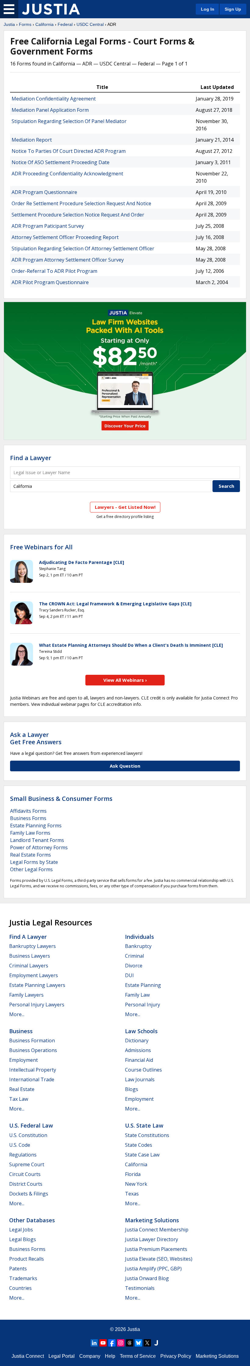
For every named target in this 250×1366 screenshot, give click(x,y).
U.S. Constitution (28, 1135)
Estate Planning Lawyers (37, 985)
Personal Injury (142, 1004)
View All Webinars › (125, 680)
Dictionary (136, 1040)
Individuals (139, 936)
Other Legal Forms (31, 869)
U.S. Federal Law (31, 1125)
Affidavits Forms (28, 811)
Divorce (133, 965)
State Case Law (142, 1154)
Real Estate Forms (30, 854)
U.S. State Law (144, 1125)
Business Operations (33, 1050)
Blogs (131, 1089)
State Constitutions (147, 1135)
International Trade (31, 1079)
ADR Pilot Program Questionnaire (50, 282)
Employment (23, 1060)
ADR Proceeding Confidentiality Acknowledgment (67, 173)
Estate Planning (143, 985)
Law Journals (140, 1079)
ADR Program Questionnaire (44, 192)
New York (136, 1184)
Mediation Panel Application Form (50, 110)
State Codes (138, 1145)
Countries (20, 1288)
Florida (133, 1174)
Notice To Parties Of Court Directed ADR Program (69, 151)
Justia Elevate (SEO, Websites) (158, 1258)
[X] (147, 1343)
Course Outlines (143, 1069)
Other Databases (32, 1220)
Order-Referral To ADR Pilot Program (54, 271)
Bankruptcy (138, 946)
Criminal (134, 955)
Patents (18, 1268)
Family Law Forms (30, 832)
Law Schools (141, 1031)
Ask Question (125, 766)
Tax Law (18, 1099)
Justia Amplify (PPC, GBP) (153, 1268)
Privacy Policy (175, 1356)
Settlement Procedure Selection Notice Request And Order (78, 214)
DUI (129, 975)
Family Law (137, 994)
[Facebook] (112, 1343)
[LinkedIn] (94, 1343)
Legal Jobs (21, 1229)
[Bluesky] (138, 1343)
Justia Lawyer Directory (151, 1239)
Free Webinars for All (41, 547)
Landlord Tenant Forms (37, 840)
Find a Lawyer (30, 458)
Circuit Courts (25, 1174)
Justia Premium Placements (156, 1249)
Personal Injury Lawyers (36, 1004)
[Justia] (51, 9)
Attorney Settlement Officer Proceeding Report (65, 237)
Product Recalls (26, 1258)
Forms (25, 24)
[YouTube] (103, 1343)
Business (21, 1031)
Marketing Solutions (152, 1220)
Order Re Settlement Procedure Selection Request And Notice (81, 203)
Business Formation (32, 1040)
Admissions (138, 1050)
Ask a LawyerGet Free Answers (36, 738)
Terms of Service (138, 1356)
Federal (65, 24)
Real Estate (21, 1089)
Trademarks (23, 1278)
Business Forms (28, 818)
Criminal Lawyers (28, 965)
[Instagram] (120, 1343)
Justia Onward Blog (147, 1278)
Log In (207, 9)
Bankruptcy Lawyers (32, 946)
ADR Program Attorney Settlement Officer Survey (68, 259)
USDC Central (90, 24)
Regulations (23, 1154)
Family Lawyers (26, 994)
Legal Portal (61, 1356)
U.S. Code (19, 1145)
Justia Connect (28, 1356)
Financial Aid (139, 1060)
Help (110, 1356)
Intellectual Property (32, 1069)
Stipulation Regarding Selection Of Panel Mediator (69, 121)
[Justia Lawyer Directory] (156, 1343)
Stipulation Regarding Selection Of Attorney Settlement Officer (83, 248)
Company (89, 1356)
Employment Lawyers (33, 975)
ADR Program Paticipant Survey (48, 226)
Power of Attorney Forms (39, 847)
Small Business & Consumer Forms (61, 798)
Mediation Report (32, 139)
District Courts (25, 1184)
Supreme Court (26, 1164)
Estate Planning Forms (36, 825)
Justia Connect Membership (156, 1229)
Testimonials (140, 1288)
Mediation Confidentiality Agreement (54, 98)
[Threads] (129, 1343)
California (44, 24)
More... (16, 1014)
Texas (132, 1193)
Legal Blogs (22, 1239)
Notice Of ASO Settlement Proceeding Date (60, 162)
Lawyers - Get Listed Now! (125, 507)
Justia (9, 24)
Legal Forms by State (34, 862)
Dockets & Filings (28, 1193)
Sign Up (233, 9)
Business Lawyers (29, 955)
